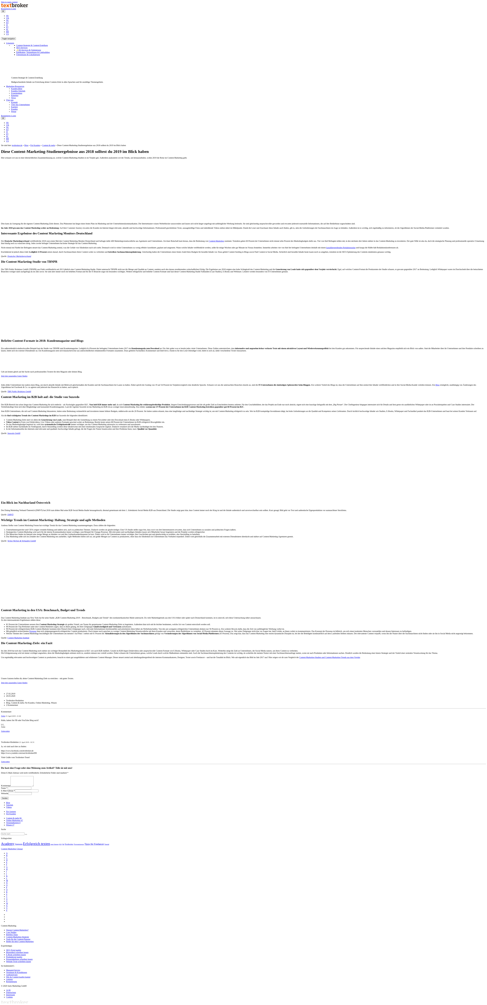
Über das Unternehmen (20, 105)
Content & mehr (48, 145)
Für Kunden (35, 145)
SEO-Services (22, 48)
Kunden (14, 109)
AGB (8, 990)
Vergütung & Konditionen (16, 972)
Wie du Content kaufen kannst (18, 977)
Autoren (18, 844)
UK (7, 18)
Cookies (9, 997)
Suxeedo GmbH (13, 433)
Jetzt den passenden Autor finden (14, 376)
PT (7, 27)
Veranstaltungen (13, 823)
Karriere (14, 107)
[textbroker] (14, 6)
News (13, 98)
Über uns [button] (9, 100)
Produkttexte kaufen (14, 957)
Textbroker (69, 844)
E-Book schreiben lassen (16, 955)
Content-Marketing (216, 241)
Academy (7, 844)
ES (7, 23)
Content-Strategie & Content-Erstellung (32, 45)
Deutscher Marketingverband (19, 256)
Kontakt (14, 102)
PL (7, 29)
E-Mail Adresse (7, 791)
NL (7, 20)
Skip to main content (9, 2)
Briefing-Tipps (12, 935)
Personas (32, 631)
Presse (13, 111)
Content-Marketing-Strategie (17, 937)
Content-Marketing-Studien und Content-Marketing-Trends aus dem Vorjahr (329, 657)
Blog (26, 145)
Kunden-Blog (16, 89)
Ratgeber (14, 95)
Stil (63, 844)
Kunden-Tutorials (18, 91)
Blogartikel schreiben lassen (17, 952)
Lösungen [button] (10, 43)
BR (7, 32)
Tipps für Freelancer (94, 844)
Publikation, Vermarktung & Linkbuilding (33, 52)
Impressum (10, 995)
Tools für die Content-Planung (18, 939)
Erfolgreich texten (36, 844)
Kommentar (6, 786)
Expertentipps (16, 93)
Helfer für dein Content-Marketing (20, 941)
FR (7, 16)
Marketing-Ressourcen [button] (15, 86)
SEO (60, 844)
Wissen (10, 825)
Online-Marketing (14, 820)
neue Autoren (55, 844)
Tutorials (9, 805)
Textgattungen (79, 844)
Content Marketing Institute (18, 638)
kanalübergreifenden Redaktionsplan (340, 248)
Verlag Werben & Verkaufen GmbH (21, 541)
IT (7, 25)
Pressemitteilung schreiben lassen (19, 959)
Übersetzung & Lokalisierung (28, 55)
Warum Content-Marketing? (17, 930)
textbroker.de (17, 145)
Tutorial (106, 844)
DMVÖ (10, 515)
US (7, 34)
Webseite (4, 793)
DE (3, 11)
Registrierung (11, 982)
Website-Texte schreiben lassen (18, 961)
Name (3, 788)
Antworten (5, 731)
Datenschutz (11, 992)
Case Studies (11, 932)
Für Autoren (11, 811)
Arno (3, 716)
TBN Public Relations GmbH (19, 391)
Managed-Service (13, 970)
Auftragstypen (12, 975)
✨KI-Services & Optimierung (28, 50)
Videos (9, 807)
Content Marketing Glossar (12, 849)
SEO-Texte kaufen (13, 950)
